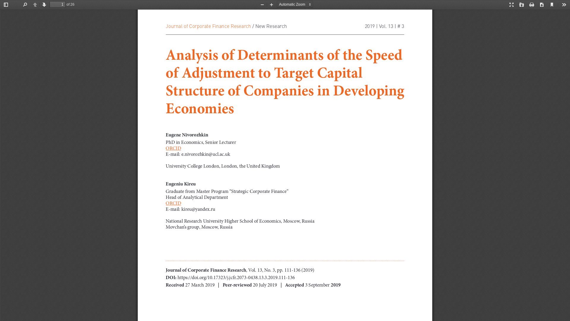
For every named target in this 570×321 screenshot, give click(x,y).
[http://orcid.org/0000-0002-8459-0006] (173, 203)
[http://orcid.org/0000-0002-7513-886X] (173, 148)
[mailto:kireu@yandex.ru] (198, 209)
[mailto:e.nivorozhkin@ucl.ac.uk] (205, 154)
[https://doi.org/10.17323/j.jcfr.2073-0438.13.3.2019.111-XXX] (193, 277)
